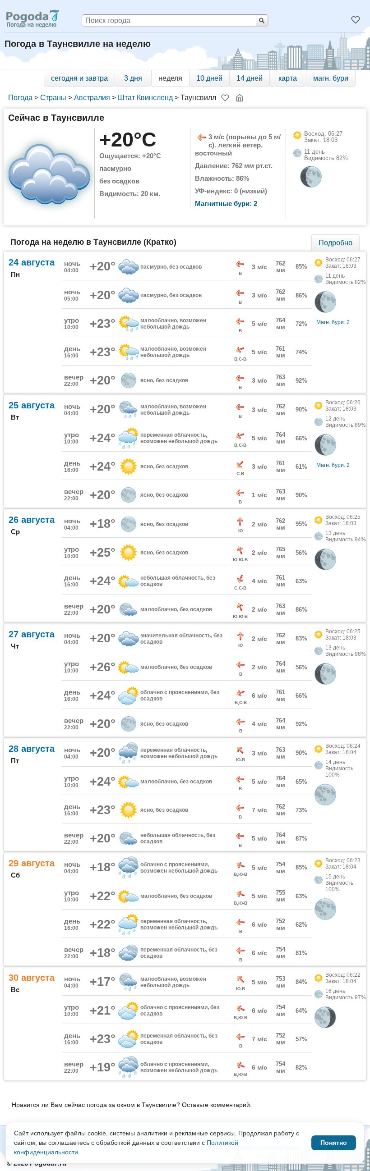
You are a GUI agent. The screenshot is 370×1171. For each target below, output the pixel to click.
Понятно (333, 1142)
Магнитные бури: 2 (226, 203)
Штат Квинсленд (145, 97)
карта (287, 78)
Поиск (262, 20)
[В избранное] (225, 97)
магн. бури (330, 78)
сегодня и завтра (79, 78)
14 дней (249, 78)
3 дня (133, 78)
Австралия (92, 97)
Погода (20, 97)
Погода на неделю (32, 18)
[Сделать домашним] (239, 97)
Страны (53, 97)
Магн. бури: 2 (333, 322)
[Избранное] (355, 20)
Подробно (335, 243)
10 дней (209, 78)
